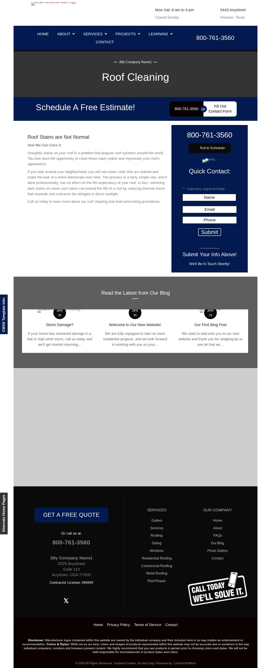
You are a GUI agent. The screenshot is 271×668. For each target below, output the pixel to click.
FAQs (217, 535)
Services (156, 528)
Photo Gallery (217, 550)
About (217, 528)
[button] (209, 148)
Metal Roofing (156, 573)
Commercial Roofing (156, 566)
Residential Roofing (157, 558)
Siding (157, 543)
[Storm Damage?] (59, 331)
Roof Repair (157, 581)
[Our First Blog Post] (210, 331)
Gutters (156, 520)
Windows (157, 550)
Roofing (157, 535)
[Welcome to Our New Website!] (135, 331)
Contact (217, 558)
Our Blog (217, 543)
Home (217, 520)
